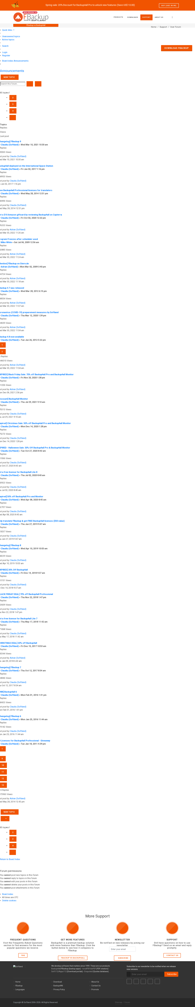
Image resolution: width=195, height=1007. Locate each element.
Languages (20, 989)
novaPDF (86, 969)
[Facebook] (129, 981)
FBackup (19, 986)
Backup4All (58, 986)
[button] (12, 117)
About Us (95, 982)
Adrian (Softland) (17, 229)
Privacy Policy (59, 989)
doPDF (93, 969)
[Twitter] (136, 981)
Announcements (12, 71)
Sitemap (118, 1002)
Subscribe (122, 958)
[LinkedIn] (143, 981)
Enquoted (88, 971)
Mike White (6, 242)
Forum (127, 1002)
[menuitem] (11, 36)
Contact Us (172, 955)
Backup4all (55, 969)
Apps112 (63, 971)
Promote (95, 989)
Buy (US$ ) (168, 6)
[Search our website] (179, 17)
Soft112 (54, 971)
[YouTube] (150, 981)
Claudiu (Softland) (10, 144)
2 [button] (13, 98)
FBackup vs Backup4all (73, 958)
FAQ (23, 955)
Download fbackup (176, 48)
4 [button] (13, 111)
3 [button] (13, 104)
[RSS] (157, 981)
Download (57, 982)
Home (17, 982)
